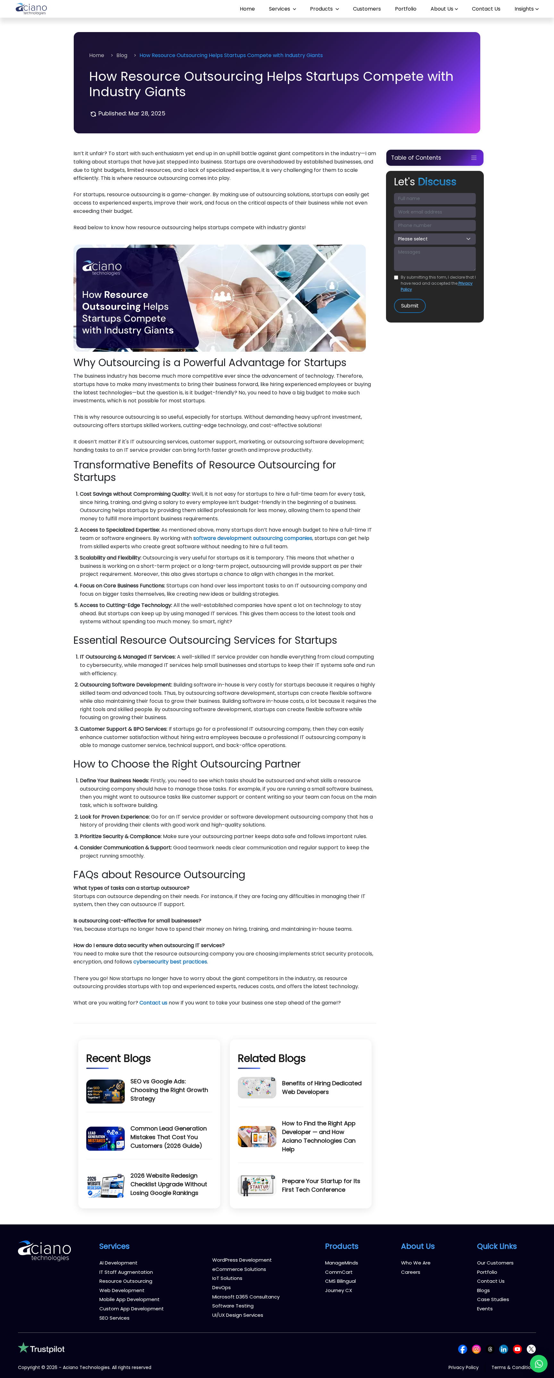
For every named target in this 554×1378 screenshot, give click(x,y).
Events (485, 1308)
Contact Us (486, 9)
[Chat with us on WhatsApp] (539, 1364)
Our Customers (495, 1262)
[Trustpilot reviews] (41, 1347)
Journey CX (338, 1290)
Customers (367, 9)
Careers (410, 1272)
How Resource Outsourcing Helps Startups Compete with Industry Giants (231, 55)
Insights (524, 9)
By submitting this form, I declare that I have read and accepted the (438, 283)
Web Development (122, 1290)
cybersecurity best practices (170, 961)
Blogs (483, 1290)
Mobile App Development (129, 1299)
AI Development (118, 1262)
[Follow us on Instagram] (476, 1348)
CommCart (339, 1272)
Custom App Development (131, 1308)
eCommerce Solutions (239, 1269)
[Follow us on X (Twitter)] (531, 1348)
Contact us (153, 1002)
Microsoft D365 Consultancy (246, 1296)
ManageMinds (341, 1262)
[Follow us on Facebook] (462, 1348)
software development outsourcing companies (252, 538)
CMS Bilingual (340, 1281)
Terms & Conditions (513, 1367)
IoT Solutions (227, 1278)
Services (280, 9)
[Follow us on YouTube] (517, 1348)
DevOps (221, 1287)
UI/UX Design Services (237, 1315)
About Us (442, 9)
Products (322, 9)
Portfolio (405, 9)
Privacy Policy (464, 1367)
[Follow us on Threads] (490, 1348)
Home (247, 9)
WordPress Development (242, 1259)
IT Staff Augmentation (126, 1272)
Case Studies (493, 1299)
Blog (121, 55)
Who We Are (416, 1262)
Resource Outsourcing (125, 1281)
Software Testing (233, 1305)
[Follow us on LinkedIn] (503, 1348)
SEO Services (114, 1318)
